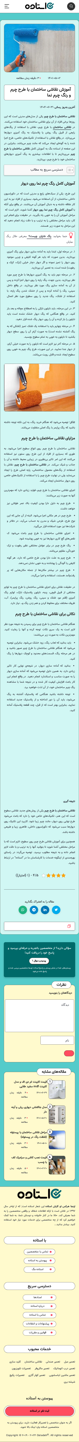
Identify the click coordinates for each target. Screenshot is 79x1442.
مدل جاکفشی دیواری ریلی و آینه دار (29, 1109)
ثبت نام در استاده (39, 1411)
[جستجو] (71, 6)
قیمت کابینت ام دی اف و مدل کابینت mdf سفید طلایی (30, 1084)
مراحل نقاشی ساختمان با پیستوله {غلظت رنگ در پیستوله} (28, 1134)
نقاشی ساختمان (62, 127)
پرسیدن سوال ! (39, 961)
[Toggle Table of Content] (68, 170)
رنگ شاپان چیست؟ (39, 236)
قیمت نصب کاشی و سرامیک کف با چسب (29, 1160)
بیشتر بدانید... (61, 1224)
